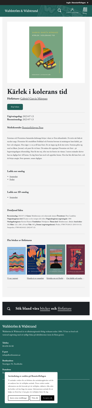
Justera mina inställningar (18, 398)
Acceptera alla (47, 398)
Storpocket (14, 176)
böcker (45, 308)
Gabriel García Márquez (33, 98)
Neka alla (35, 398)
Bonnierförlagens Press (32, 127)
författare (65, 308)
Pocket (12, 179)
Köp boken (15, 107)
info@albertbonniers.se (11, 355)
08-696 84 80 (8, 346)
